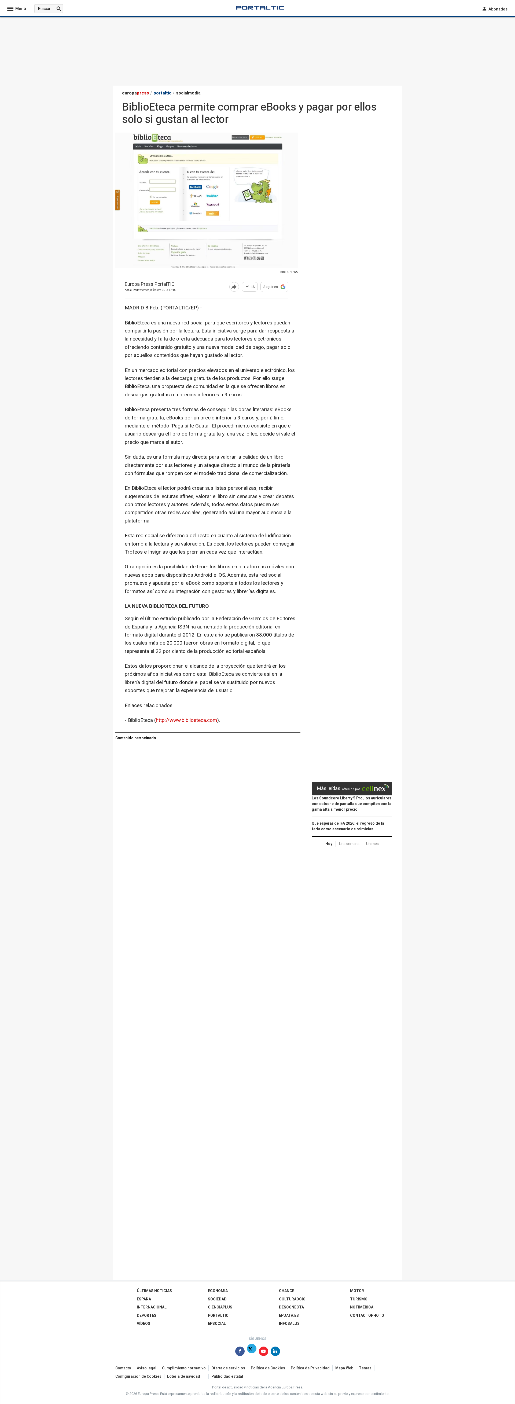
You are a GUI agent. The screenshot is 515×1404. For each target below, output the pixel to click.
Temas (365, 1368)
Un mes (372, 844)
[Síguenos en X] (251, 1352)
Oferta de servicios (228, 1368)
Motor (357, 1291)
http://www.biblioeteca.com (186, 720)
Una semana (349, 844)
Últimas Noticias (154, 1291)
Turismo (358, 1299)
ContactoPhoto (367, 1315)
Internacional (152, 1307)
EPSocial (217, 1323)
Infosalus (289, 1323)
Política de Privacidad (310, 1368)
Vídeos (143, 1323)
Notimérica (361, 1307)
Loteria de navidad (183, 1376)
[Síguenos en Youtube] (263, 1352)
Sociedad (217, 1299)
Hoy (328, 844)
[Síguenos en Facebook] (239, 1352)
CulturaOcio (292, 1299)
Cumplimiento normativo (184, 1368)
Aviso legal (146, 1368)
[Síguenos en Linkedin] (275, 1352)
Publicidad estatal (227, 1376)
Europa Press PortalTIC (150, 284)
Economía (218, 1291)
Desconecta (291, 1307)
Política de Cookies (268, 1368)
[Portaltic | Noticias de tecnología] (260, 7)
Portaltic (218, 1315)
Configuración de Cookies (138, 1376)
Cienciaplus (220, 1307)
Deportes (146, 1315)
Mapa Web (344, 1368)
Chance (286, 1291)
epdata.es (289, 1315)
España (144, 1299)
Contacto (123, 1368)
